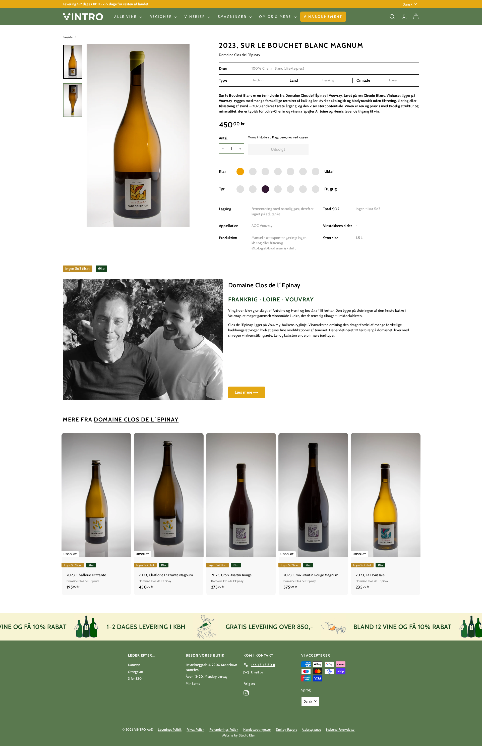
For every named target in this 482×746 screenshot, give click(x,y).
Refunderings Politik (223, 729)
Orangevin (135, 672)
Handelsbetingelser (257, 729)
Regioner (161, 16)
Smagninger (233, 16)
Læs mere (244, 392)
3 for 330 (135, 678)
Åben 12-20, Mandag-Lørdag (206, 676)
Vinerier (195, 16)
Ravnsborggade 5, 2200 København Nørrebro (211, 667)
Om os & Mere (275, 16)
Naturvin (134, 665)
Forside (68, 37)
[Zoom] (138, 135)
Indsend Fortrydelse (340, 729)
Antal (223, 138)
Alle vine (126, 16)
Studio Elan (247, 735)
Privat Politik (195, 729)
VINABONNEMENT (323, 16)
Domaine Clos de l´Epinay (239, 54)
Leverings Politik (170, 729)
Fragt (275, 137)
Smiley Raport (286, 729)
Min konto (193, 683)
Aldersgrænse (311, 729)
